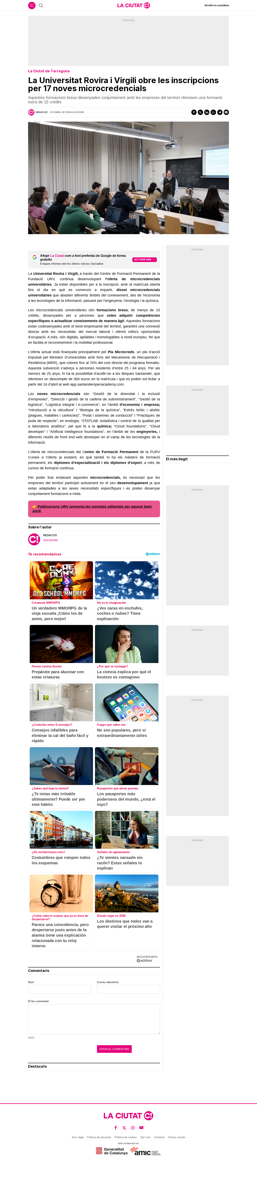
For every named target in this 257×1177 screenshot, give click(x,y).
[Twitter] (200, 112)
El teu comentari (38, 1001)
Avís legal (78, 1137)
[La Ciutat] (133, 5)
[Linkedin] (206, 112)
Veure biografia (50, 540)
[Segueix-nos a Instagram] (133, 1128)
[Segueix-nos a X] (124, 1128)
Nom (31, 982)
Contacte (159, 1137)
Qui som (145, 1137)
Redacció (42, 112)
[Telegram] (219, 112)
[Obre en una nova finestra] (111, 1151)
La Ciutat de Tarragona (49, 71)
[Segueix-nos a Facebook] (116, 1128)
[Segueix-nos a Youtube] (141, 1128)
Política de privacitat (99, 1137)
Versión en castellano (216, 5)
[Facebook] (194, 112)
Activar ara (142, 259)
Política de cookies (126, 1137)
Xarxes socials (176, 1137)
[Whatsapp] (213, 112)
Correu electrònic (108, 982)
